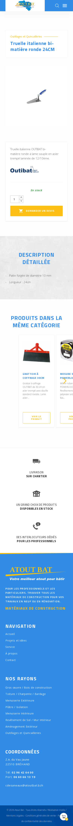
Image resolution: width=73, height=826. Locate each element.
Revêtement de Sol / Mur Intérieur (28, 720)
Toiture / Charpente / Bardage (25, 694)
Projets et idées (16, 640)
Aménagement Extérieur (21, 726)
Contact (10, 660)
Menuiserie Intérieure (19, 713)
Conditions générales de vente (40, 815)
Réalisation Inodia (56, 810)
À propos (11, 653)
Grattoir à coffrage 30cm (33, 376)
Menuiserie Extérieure (19, 700)
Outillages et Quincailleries (26, 36)
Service (10, 647)
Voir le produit (36, 418)
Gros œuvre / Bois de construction (28, 687)
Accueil (10, 634)
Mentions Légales (15, 815)
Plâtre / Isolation (16, 707)
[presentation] (8, 381)
